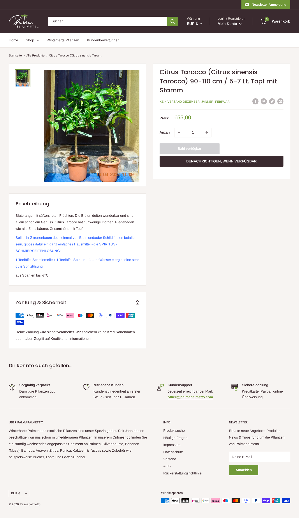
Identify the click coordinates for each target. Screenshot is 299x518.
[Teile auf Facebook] (255, 101)
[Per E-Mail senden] (280, 101)
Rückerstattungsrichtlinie (182, 473)
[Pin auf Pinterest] (264, 101)
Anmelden (244, 470)
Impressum (171, 445)
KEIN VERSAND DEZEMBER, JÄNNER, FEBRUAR (195, 101)
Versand (169, 459)
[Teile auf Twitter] (272, 101)
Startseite (15, 55)
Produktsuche (174, 430)
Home (13, 40)
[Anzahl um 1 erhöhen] (206, 132)
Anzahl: (166, 132)
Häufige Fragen (175, 438)
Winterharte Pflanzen (63, 40)
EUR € (15, 493)
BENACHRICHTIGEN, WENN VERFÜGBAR (221, 161)
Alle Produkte (35, 55)
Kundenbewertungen (103, 40)
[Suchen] (172, 21)
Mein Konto (228, 24)
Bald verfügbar (189, 148)
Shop (30, 40)
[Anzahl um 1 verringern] (179, 132)
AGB (167, 466)
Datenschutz (173, 452)
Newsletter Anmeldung (269, 4)
